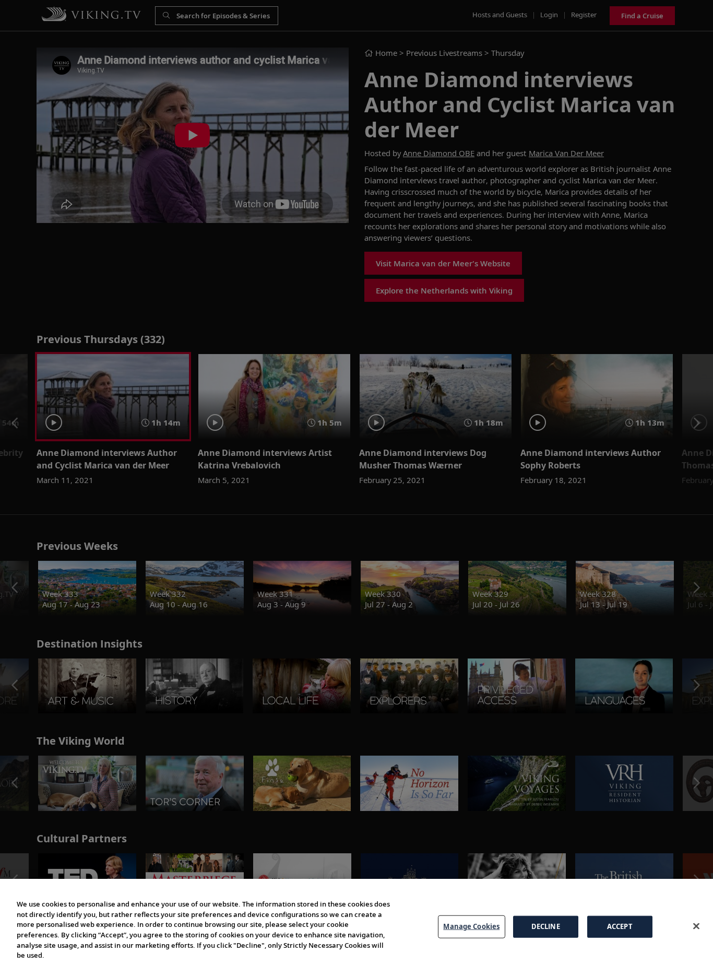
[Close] (696, 925)
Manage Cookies (471, 926)
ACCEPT (620, 926)
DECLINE (545, 926)
